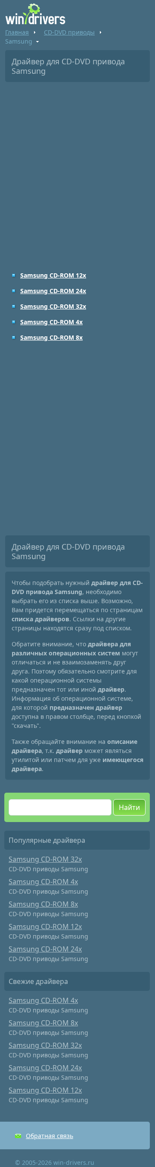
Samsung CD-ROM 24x (53, 291)
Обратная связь (49, 1136)
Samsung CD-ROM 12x (53, 275)
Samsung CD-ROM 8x (51, 337)
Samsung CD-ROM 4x (51, 322)
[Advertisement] (77, 170)
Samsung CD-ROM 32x (53, 306)
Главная (17, 32)
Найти (129, 807)
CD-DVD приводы (69, 32)
